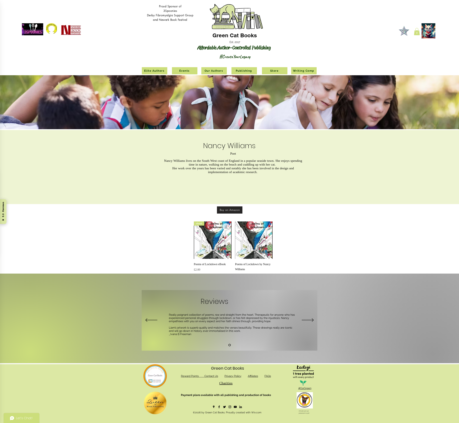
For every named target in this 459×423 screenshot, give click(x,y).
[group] (274, 249)
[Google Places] (214, 407)
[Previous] (151, 320)
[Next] (308, 320)
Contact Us (211, 376)
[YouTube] (235, 407)
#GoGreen (304, 388)
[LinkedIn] (240, 407)
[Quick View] (254, 240)
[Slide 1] (229, 345)
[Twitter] (224, 407)
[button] (417, 31)
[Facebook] (219, 407)
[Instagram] (230, 407)
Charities (226, 383)
